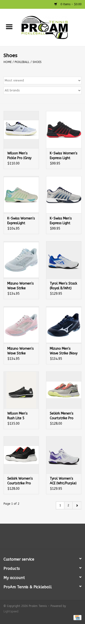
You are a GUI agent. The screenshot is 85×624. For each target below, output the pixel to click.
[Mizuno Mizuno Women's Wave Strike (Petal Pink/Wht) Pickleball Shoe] (21, 324)
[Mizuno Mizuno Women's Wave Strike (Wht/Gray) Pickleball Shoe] (21, 259)
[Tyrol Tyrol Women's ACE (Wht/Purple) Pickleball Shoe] (63, 454)
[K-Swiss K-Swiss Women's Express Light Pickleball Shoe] (63, 129)
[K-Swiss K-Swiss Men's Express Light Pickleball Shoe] (63, 194)
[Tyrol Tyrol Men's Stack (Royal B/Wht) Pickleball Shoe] (63, 259)
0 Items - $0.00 (70, 4)
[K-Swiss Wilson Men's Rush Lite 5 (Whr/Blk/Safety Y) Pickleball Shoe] (21, 390)
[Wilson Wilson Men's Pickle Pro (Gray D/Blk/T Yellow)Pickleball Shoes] (21, 129)
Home (8, 62)
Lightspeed (11, 611)
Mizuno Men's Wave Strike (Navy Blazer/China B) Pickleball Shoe (63, 351)
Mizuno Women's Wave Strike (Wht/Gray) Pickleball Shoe (20, 286)
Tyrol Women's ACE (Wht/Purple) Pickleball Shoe (63, 481)
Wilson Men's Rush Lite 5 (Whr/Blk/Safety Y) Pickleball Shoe (21, 416)
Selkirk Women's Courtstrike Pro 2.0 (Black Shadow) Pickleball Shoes (20, 481)
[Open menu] (9, 26)
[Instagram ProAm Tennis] (47, 538)
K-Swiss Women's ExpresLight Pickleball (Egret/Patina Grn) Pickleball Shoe (21, 221)
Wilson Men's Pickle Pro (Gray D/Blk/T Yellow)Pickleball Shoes (20, 155)
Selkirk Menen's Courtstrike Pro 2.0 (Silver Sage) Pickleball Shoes (62, 416)
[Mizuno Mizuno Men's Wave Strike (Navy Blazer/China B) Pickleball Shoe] (63, 324)
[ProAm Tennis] (52, 27)
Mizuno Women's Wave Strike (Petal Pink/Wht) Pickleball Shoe (20, 351)
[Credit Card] (76, 617)
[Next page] (76, 505)
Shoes (37, 62)
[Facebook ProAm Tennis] (38, 538)
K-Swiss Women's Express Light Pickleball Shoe (63, 155)
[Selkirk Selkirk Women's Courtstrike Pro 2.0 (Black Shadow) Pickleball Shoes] (21, 454)
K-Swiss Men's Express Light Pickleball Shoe (62, 221)
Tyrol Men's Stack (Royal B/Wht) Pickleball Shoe (63, 286)
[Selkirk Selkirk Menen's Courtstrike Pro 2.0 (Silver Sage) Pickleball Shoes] (63, 390)
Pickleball (22, 62)
